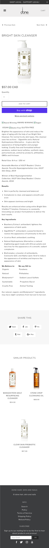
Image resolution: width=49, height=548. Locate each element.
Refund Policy (24, 520)
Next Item (41, 25)
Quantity (5, 92)
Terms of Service (24, 513)
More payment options (24, 116)
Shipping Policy (24, 516)
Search (24, 506)
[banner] (25, 10)
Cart (43, 11)
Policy (24, 510)
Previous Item (9, 25)
